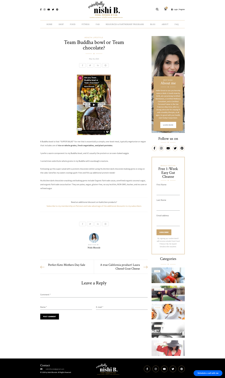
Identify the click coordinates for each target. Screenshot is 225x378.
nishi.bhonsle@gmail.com (55, 369)
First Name (161, 184)
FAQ (177, 24)
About (165, 24)
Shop (61, 24)
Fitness (85, 24)
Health (89, 37)
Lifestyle (98, 37)
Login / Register (179, 9)
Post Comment (49, 316)
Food (72, 24)
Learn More (168, 125)
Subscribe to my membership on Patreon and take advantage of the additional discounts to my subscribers (94, 206)
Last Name (161, 200)
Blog (152, 24)
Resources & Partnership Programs (125, 24)
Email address (163, 215)
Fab (97, 24)
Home (49, 24)
